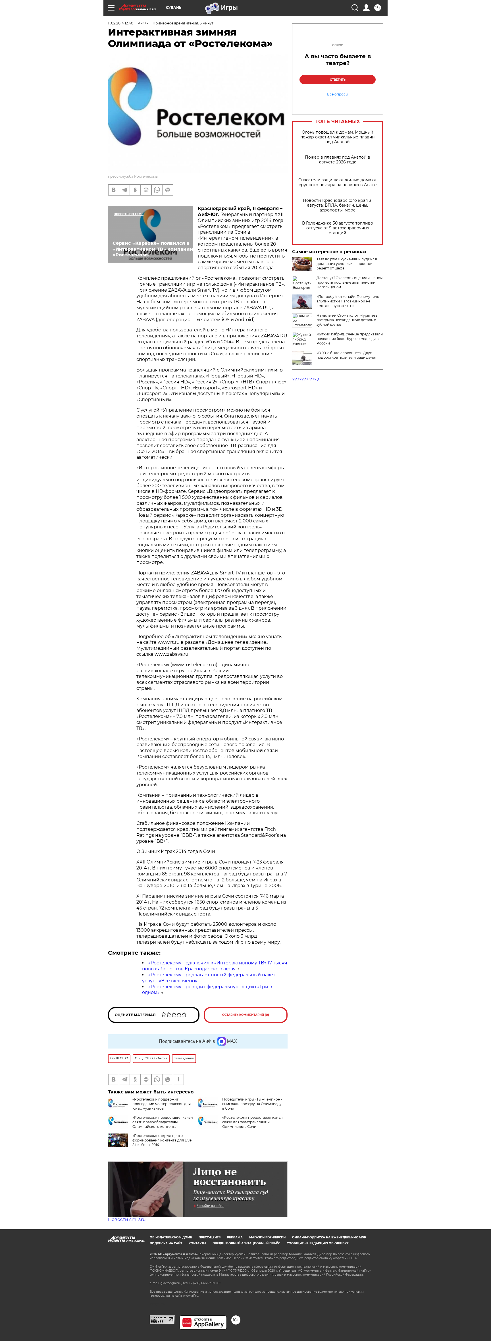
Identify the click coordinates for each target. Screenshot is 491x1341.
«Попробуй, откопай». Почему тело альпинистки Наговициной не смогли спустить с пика (348, 301)
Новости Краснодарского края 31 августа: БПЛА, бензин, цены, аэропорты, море (338, 205)
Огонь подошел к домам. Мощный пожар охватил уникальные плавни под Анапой (337, 137)
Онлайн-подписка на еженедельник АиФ (329, 1237)
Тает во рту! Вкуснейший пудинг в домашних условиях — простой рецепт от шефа (347, 263)
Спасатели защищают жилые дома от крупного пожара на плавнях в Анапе (337, 182)
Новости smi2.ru (127, 1219)
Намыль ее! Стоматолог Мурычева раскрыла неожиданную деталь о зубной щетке (347, 320)
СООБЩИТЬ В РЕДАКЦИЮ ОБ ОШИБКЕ (318, 1243)
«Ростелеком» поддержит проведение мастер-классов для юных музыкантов (161, 1103)
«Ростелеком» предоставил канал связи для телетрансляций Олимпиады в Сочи (252, 1122)
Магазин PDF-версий (267, 1237)
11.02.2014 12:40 (120, 23)
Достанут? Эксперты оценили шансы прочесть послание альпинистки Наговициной (349, 282)
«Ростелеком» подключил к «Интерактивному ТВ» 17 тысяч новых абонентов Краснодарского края (214, 966)
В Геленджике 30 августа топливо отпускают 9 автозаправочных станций (337, 228)
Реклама (235, 1237)
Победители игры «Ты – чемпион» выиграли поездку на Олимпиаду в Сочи (252, 1103)
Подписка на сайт (166, 1243)
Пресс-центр (209, 1237)
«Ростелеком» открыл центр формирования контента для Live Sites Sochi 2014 (162, 1140)
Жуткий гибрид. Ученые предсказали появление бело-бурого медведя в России (350, 338)
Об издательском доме (171, 1237)
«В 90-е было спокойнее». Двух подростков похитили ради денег (346, 355)
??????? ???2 (305, 379)
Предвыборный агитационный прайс (246, 1243)
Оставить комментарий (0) (245, 1015)
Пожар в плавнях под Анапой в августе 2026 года (337, 160)
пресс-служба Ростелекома (133, 176)
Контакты (197, 1243)
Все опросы (337, 94)
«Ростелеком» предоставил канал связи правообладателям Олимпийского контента (162, 1122)
